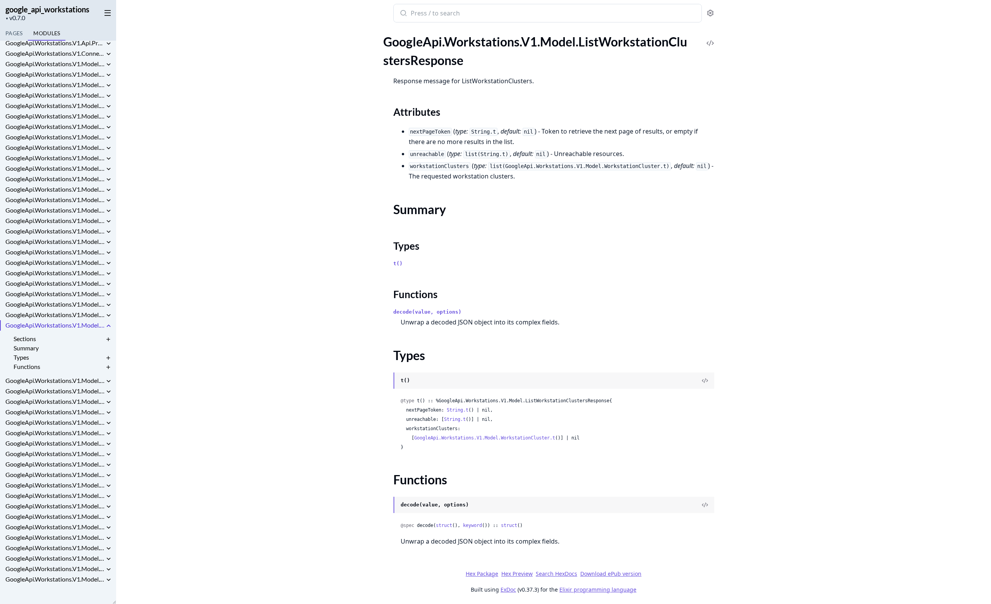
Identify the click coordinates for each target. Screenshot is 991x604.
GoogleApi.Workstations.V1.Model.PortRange (55, 453)
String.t (457, 410)
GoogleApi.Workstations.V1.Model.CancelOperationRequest (55, 116)
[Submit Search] (403, 14)
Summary (26, 348)
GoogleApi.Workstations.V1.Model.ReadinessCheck (55, 474)
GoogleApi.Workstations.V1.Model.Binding (55, 95)
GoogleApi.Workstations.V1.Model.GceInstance (55, 189)
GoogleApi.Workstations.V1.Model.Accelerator (55, 63)
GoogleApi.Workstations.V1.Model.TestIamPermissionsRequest (55, 537)
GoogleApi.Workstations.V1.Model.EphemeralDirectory (55, 157)
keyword (472, 525)
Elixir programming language (597, 589)
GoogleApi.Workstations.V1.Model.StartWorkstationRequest (55, 506)
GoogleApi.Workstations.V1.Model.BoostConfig (55, 105)
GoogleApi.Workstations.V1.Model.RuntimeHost (55, 485)
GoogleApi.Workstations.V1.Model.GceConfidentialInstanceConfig (55, 178)
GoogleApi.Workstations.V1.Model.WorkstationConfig (55, 579)
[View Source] (710, 38)
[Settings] (710, 13)
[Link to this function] (386, 506)
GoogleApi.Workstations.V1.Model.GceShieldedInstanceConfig (55, 231)
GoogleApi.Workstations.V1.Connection (55, 53)
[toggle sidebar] (106, 12)
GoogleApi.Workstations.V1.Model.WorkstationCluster (55, 568)
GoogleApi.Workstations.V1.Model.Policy (55, 443)
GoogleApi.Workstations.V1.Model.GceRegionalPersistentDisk (55, 220)
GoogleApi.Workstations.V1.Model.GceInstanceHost (55, 199)
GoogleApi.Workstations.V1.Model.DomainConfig (55, 147)
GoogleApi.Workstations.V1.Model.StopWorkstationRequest (55, 526)
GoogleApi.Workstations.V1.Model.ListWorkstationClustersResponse (55, 325)
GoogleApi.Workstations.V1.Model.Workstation (55, 558)
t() (398, 263)
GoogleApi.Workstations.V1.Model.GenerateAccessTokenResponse (55, 252)
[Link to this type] (386, 381)
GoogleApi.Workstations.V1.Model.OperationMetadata (55, 422)
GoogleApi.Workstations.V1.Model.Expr (55, 168)
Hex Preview (517, 573)
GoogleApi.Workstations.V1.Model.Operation (55, 411)
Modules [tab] (46, 33)
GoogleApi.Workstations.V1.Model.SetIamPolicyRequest (55, 495)
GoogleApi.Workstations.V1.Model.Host (55, 272)
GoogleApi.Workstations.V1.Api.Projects (55, 42)
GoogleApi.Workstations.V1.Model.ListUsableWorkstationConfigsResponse (55, 304)
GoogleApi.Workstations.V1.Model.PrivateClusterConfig (55, 464)
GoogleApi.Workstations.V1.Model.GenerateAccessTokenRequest (55, 241)
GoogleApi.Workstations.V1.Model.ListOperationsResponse (55, 293)
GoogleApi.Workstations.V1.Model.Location (55, 401)
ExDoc (508, 589)
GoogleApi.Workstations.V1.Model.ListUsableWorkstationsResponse (55, 314)
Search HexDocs (556, 574)
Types (21, 357)
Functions (27, 366)
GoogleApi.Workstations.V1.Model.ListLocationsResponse (55, 283)
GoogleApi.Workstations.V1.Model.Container (55, 126)
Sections (25, 338)
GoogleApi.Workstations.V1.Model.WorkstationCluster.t (484, 438)
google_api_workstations (47, 9)
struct (444, 525)
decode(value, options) (427, 312)
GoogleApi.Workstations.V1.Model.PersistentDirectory (55, 432)
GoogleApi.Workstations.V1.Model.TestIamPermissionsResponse (55, 547)
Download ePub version (610, 573)
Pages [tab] (13, 33)
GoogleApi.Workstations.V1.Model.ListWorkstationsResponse (55, 391)
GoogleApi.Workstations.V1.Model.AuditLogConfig (55, 84)
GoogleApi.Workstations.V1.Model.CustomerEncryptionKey (55, 137)
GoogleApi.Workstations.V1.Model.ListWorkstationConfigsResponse (55, 380)
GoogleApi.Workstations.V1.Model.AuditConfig (55, 74)
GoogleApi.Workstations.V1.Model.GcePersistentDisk (55, 210)
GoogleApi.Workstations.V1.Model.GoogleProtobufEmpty (55, 262)
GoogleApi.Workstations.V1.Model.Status (55, 516)
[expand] (108, 44)
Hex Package (482, 573)
